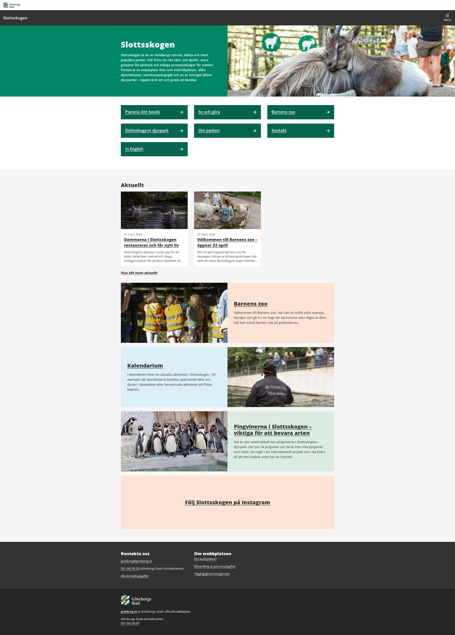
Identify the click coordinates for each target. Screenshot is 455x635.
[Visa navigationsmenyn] (447, 17)
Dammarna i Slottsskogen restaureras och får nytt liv (151, 242)
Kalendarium (145, 365)
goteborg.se (129, 611)
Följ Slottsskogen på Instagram (227, 502)
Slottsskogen (15, 17)
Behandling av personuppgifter (215, 566)
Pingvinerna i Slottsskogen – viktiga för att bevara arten (273, 430)
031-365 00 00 (130, 623)
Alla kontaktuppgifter (135, 576)
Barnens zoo (250, 303)
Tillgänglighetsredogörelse (212, 574)
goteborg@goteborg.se (136, 561)
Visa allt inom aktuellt (139, 273)
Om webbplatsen (205, 559)
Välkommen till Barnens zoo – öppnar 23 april (227, 242)
